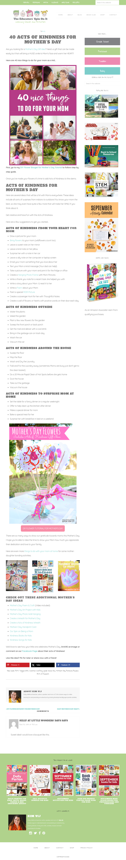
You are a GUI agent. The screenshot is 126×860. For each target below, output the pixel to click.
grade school (47, 670)
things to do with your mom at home (41, 551)
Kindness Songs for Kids (21, 640)
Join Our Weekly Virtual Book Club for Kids (86, 800)
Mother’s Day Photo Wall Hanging (25, 614)
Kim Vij (61, 820)
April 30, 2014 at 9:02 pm (28, 724)
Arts (17, 670)
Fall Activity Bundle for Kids (40, 799)
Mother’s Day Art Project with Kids (25, 609)
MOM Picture (29, 292)
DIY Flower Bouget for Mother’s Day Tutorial (41, 167)
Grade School (102, 41)
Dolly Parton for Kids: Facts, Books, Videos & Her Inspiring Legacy (17, 801)
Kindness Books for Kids (21, 635)
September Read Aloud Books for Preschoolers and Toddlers (109, 801)
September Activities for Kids (63, 799)
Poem (20, 287)
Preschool (69, 670)
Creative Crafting (36, 670)
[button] (43, 528)
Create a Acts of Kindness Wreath (25, 622)
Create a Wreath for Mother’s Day (25, 618)
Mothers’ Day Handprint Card (23, 627)
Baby (102, 71)
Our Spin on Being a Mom (21, 631)
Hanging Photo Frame (28, 274)
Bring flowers (16, 240)
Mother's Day (60, 670)
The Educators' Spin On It (30, 16)
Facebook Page (29, 651)
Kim (54, 670)
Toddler (102, 61)
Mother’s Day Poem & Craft (22, 605)
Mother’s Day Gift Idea (35, 49)
